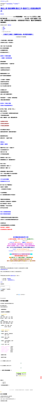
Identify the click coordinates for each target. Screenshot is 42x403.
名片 (3, 29)
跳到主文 (2, 13)
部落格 (4, 28)
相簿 (3, 27)
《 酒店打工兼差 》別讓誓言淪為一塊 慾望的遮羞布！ (18, 34)
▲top (1, 281)
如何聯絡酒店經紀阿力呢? (21, 237)
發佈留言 (2, 290)
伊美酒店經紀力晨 (3, 269)
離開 (6, 400)
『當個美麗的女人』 (11, 279)
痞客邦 (11, 275)
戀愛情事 (9, 278)
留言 (14, 275)
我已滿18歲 (2, 400)
